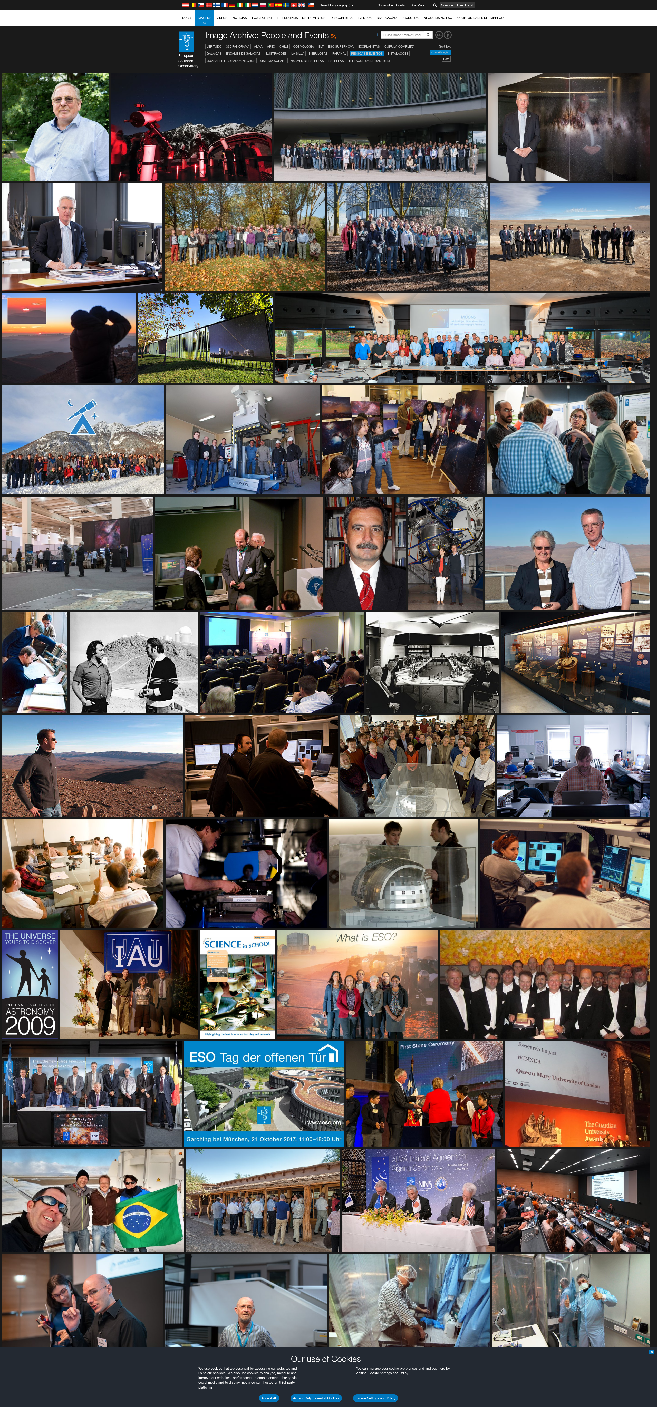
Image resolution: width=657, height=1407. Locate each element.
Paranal (339, 53)
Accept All (269, 1398)
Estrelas (336, 61)
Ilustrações (276, 53)
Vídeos (222, 18)
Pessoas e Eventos (367, 53)
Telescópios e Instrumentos (301, 18)
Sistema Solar (272, 61)
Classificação (440, 52)
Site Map (417, 5)
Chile (283, 46)
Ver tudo (214, 46)
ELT (321, 46)
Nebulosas (318, 53)
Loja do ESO (262, 18)
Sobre (187, 18)
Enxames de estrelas (306, 61)
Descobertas (342, 18)
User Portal (465, 5)
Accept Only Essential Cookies (316, 1398)
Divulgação (387, 18)
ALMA (258, 46)
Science (447, 5)
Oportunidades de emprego (480, 18)
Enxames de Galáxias (243, 53)
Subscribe (385, 5)
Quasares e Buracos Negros (231, 61)
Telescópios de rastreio (369, 61)
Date (446, 59)
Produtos (410, 18)
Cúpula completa (399, 46)
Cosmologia (303, 46)
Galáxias (214, 53)
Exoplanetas (369, 46)
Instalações (397, 53)
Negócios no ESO (438, 18)
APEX (271, 46)
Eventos (365, 18)
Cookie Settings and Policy (375, 1398)
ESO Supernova (341, 46)
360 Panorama (237, 46)
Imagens (204, 18)
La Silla (297, 53)
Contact (402, 5)
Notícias (240, 18)
